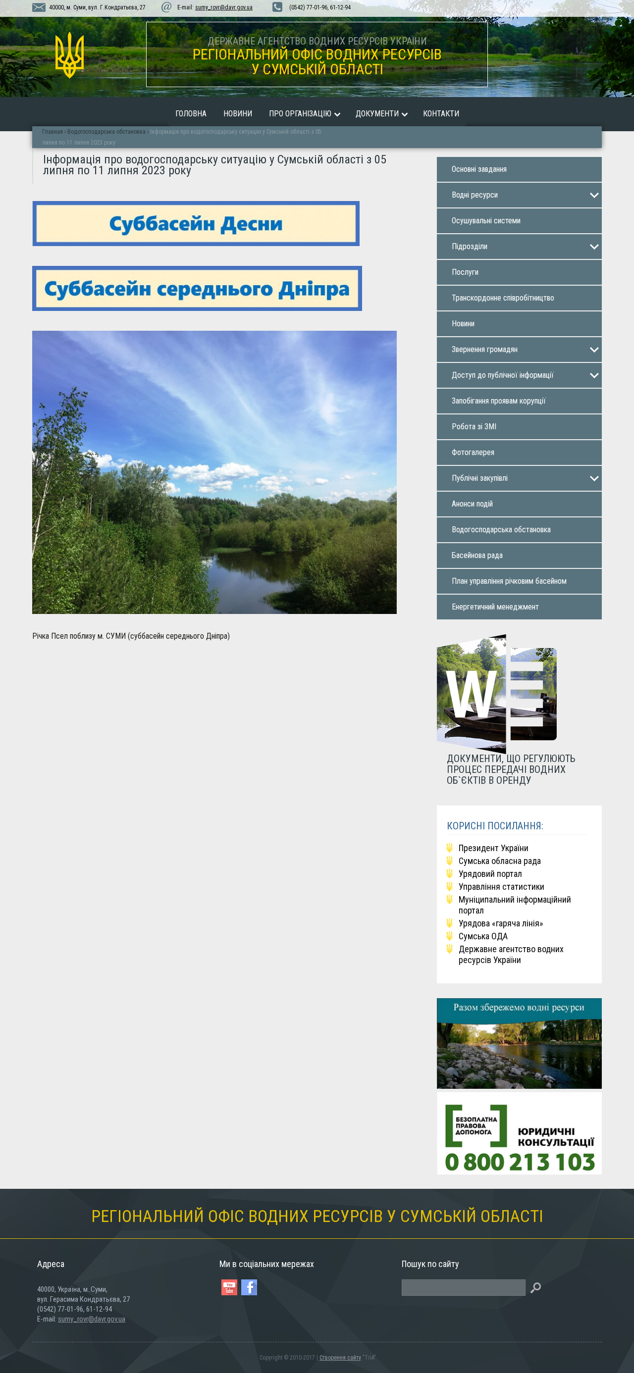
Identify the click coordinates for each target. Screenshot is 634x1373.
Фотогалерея (473, 452)
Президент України (493, 848)
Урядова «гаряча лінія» (501, 923)
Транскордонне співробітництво (503, 298)
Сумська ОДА (483, 936)
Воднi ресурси (475, 195)
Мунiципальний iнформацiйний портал (515, 904)
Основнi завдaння (479, 169)
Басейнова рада (477, 555)
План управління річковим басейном (509, 581)
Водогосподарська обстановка (501, 529)
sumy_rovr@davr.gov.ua (224, 7)
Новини (237, 113)
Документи (377, 113)
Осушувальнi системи (486, 220)
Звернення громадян (485, 349)
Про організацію (300, 113)
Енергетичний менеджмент (495, 606)
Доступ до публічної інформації (503, 375)
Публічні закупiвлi (480, 478)
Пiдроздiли (469, 246)
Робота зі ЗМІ (474, 426)
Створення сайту (340, 1357)
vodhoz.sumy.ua (69, 55)
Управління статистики (501, 886)
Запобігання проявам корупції (499, 401)
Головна (191, 113)
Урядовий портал (490, 873)
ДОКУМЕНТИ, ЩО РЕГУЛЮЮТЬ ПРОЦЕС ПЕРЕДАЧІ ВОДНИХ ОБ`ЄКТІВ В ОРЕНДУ (511, 769)
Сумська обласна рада (500, 861)
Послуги (465, 272)
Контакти (441, 113)
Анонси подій (472, 504)
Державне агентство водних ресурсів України (511, 954)
